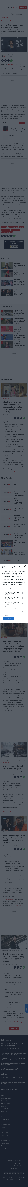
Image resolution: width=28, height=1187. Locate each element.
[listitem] (14, 589)
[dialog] (14, 593)
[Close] (25, 566)
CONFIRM (8, 618)
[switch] (22, 593)
